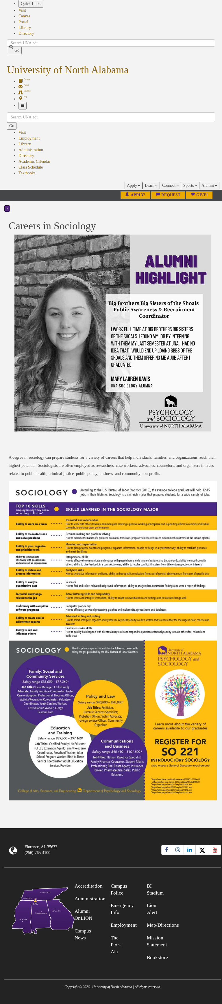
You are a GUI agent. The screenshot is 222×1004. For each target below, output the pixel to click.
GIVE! (202, 195)
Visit (22, 10)
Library (24, 27)
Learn (150, 185)
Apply (132, 185)
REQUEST (170, 195)
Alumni (208, 185)
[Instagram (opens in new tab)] (178, 850)
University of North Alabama (68, 70)
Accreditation (89, 886)
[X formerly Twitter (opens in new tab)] (202, 850)
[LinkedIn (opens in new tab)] (190, 850)
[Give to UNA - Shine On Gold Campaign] (194, 885)
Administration (30, 150)
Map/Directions (163, 925)
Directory (26, 33)
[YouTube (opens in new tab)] (215, 850)
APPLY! (138, 195)
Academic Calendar (34, 161)
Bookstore (157, 957)
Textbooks (26, 173)
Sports (189, 185)
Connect (169, 185)
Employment (29, 138)
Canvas (24, 16)
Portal (23, 22)
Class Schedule (30, 167)
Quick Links (31, 3)
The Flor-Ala (116, 944)
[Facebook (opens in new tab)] (166, 850)
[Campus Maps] (31, 910)
